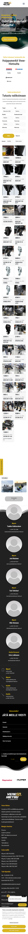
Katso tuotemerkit (9, 39)
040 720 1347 (13, 866)
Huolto (3, 840)
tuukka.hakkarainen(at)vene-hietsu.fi (14, 531)
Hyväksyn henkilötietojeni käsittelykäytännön (13, 755)
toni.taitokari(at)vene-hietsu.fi (14, 596)
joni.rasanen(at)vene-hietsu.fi (14, 564)
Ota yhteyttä (5, 845)
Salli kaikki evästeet (14, 930)
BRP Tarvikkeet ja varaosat (9, 835)
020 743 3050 (10, 853)
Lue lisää (10, 918)
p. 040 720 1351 (14, 658)
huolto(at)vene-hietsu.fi (14, 660)
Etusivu (3, 830)
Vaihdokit (4, 838)
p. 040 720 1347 (14, 626)
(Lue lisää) (4, 756)
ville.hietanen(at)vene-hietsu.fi (14, 628)
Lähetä (23, 759)
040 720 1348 (15, 858)
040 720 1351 (20, 856)
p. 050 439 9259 (14, 561)
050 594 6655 (13, 864)
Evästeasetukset (14, 922)
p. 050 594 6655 (14, 594)
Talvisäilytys (4, 843)
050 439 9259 (13, 861)
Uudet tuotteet (5, 832)
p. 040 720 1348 (14, 529)
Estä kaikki (14, 926)
